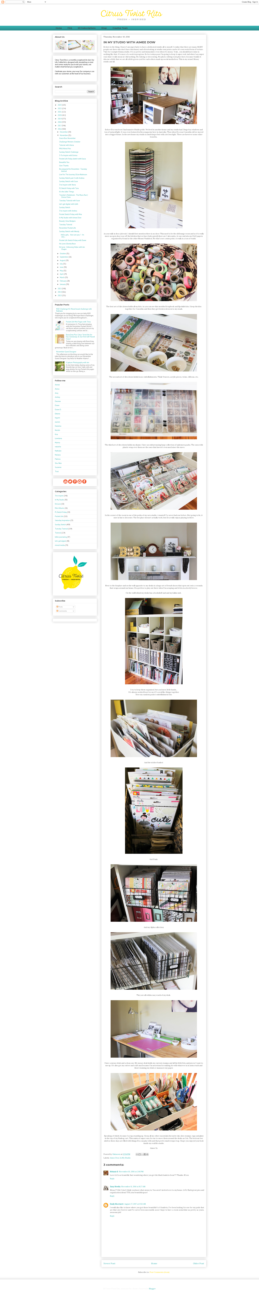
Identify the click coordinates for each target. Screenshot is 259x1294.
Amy (56, 393)
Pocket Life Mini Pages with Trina (78, 322)
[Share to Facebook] (144, 1154)
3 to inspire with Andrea (68, 211)
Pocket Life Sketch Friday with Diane (72, 240)
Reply (112, 1179)
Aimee (57, 385)
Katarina (58, 426)
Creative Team (120, 28)
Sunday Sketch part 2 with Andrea (71, 178)
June (62, 267)
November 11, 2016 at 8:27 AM (133, 1186)
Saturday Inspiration (62, 520)
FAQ (70, 28)
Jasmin (57, 422)
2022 (60, 108)
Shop (104, 28)
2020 (60, 115)
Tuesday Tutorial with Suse (69, 200)
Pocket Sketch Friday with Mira (70, 214)
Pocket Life (59, 516)
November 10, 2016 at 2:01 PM (131, 1171)
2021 (60, 112)
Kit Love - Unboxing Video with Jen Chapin (72, 248)
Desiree (58, 401)
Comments (62, 611)
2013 (60, 295)
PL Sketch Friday (61, 512)
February (63, 281)
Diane (57, 405)
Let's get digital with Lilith (68, 204)
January (63, 284)
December (64, 132)
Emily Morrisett (117, 1204)
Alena (57, 389)
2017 (60, 125)
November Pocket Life (67, 228)
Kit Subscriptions (87, 28)
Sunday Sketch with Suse (68, 181)
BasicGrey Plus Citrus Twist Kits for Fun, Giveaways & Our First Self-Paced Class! (80, 337)
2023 (60, 105)
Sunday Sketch (64, 207)
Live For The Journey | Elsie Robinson (73, 174)
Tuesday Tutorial (65, 224)
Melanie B (114, 1171)
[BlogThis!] (139, 1154)
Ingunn (57, 418)
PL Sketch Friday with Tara (69, 188)
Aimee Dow (114, 1158)
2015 (60, 288)
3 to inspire (59, 496)
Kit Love (58, 504)
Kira (56, 434)
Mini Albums (59, 508)
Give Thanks (64, 165)
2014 (60, 292)
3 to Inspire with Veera (67, 185)
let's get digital (60, 541)
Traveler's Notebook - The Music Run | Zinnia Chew (73, 196)
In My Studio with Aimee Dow (70, 218)
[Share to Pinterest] (147, 1154)
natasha (58, 446)
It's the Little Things (66, 192)
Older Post (198, 1263)
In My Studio (125, 1158)
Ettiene (57, 414)
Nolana (58, 455)
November (64, 135)
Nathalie (58, 451)
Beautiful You (64, 162)
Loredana (58, 438)
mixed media (60, 545)
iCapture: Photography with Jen (77, 362)
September (64, 257)
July (61, 264)
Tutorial (58, 533)
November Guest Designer (66, 352)
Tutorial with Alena (66, 145)
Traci (57, 471)
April (62, 274)
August (63, 260)
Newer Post (109, 1263)
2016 (60, 129)
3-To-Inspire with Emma (68, 155)
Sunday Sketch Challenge (68, 152)
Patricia (57, 459)
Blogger (152, 1289)
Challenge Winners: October (69, 142)
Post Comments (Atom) (159, 1272)
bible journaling (61, 537)
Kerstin (57, 430)
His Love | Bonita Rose (67, 244)
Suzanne (58, 467)
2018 (60, 122)
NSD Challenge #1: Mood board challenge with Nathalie (74, 310)
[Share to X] (142, 1154)
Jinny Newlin (115, 1186)
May (61, 271)
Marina (57, 442)
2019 (60, 119)
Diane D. (58, 409)
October (63, 253)
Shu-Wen (58, 463)
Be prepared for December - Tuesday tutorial (73, 170)
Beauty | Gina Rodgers (67, 221)
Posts (60, 607)
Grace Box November (67, 138)
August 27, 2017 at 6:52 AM (135, 1204)
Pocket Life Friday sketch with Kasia (72, 159)
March (62, 277)
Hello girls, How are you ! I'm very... (71, 236)
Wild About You (65, 148)
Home (59, 28)
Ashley (57, 397)
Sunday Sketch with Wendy (69, 231)
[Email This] (137, 1154)
